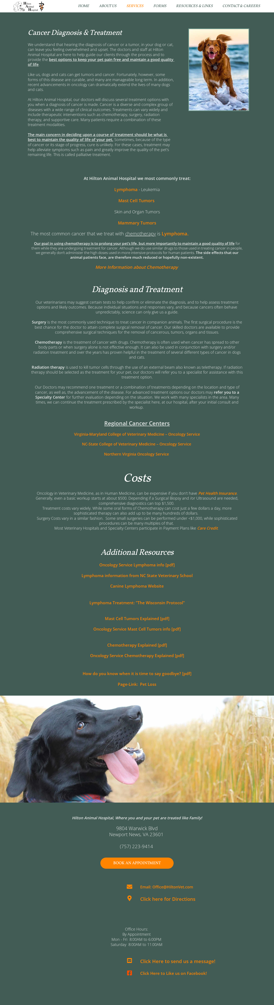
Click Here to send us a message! (177, 961)
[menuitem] (83, 6)
